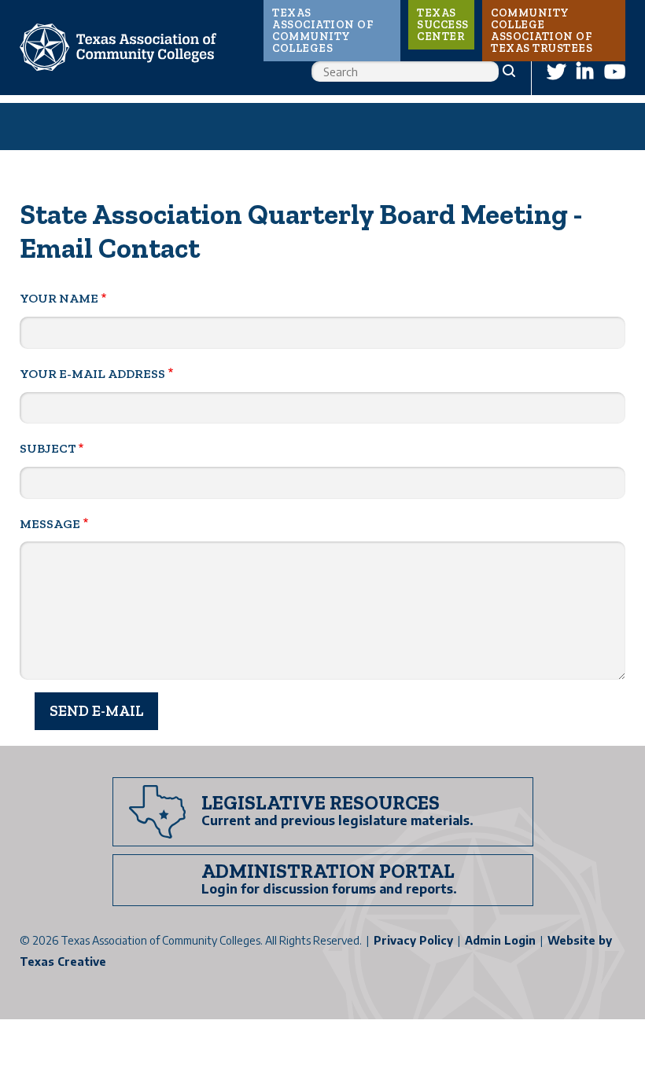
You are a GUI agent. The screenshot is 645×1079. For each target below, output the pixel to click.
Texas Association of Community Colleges (322, 30)
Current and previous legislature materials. (337, 820)
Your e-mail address (92, 373)
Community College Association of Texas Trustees (541, 30)
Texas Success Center (443, 24)
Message (50, 523)
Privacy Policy (413, 940)
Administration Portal (328, 871)
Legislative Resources (320, 802)
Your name (59, 298)
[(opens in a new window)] (556, 71)
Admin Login (500, 940)
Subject (48, 448)
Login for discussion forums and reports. (329, 889)
